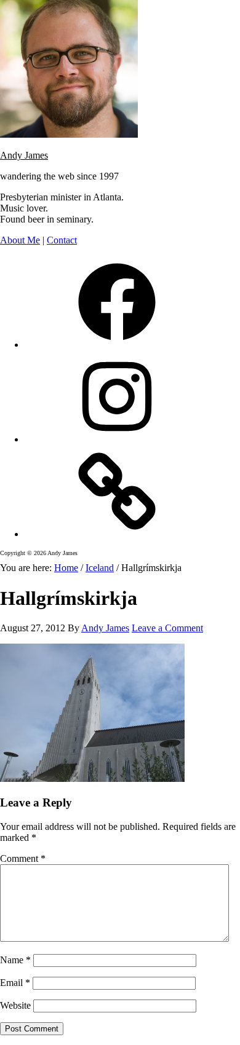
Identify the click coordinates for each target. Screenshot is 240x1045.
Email (15, 982)
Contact (62, 240)
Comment (23, 858)
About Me (20, 240)
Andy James (24, 155)
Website (15, 1005)
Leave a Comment (167, 628)
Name (15, 960)
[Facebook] (117, 344)
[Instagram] (117, 439)
